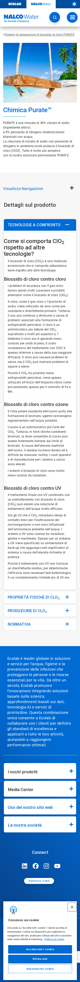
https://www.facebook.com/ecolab (35, 866)
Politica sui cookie (54, 939)
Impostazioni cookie (40, 968)
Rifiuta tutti (40, 958)
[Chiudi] (72, 907)
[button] (54, 17)
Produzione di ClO (27, 611)
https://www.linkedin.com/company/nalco (25, 866)
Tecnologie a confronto (34, 225)
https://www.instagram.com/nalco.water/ (46, 866)
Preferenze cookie (39, 881)
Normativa (19, 624)
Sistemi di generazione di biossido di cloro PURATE (40, 34)
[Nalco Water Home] (19, 18)
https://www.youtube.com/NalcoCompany (57, 866)
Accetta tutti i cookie (40, 949)
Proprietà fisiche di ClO (34, 597)
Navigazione (23, 188)
